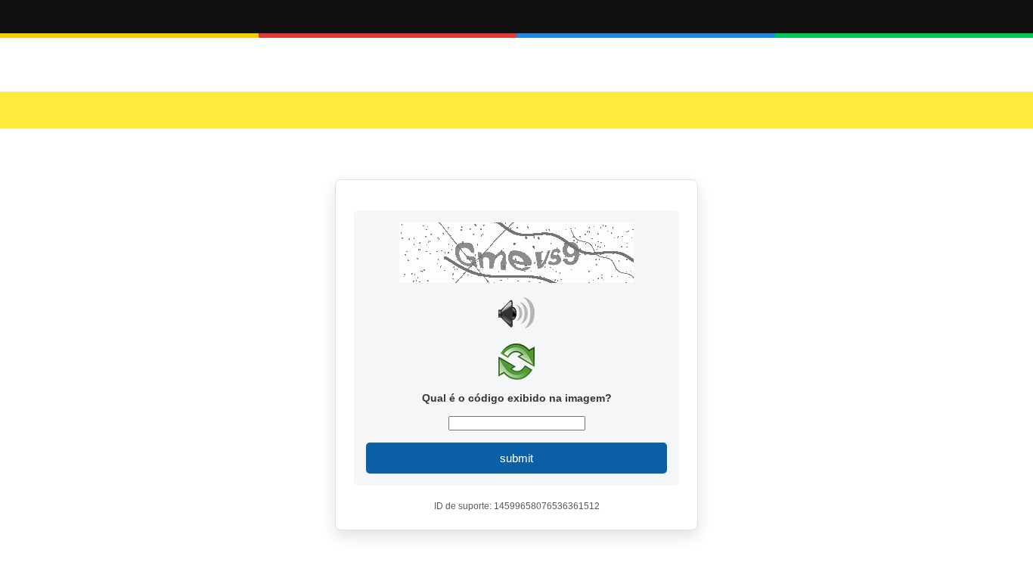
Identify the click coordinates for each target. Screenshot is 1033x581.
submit (516, 458)
